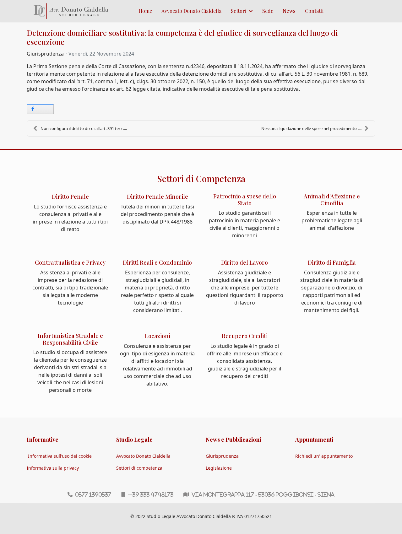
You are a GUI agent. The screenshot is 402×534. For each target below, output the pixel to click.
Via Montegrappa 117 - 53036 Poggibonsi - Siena (263, 494)
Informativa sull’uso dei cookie (60, 456)
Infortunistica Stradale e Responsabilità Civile (70, 339)
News (289, 11)
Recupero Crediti (245, 336)
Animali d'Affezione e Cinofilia (332, 199)
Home (145, 11)
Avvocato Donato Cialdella (191, 11)
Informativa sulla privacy (53, 468)
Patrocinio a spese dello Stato (244, 199)
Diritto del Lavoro (244, 262)
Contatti (314, 11)
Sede (267, 11)
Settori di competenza (139, 468)
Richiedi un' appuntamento (324, 456)
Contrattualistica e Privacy (70, 262)
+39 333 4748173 (150, 494)
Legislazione (219, 468)
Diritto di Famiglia (332, 262)
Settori (238, 11)
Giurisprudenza (45, 53)
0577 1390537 (93, 494)
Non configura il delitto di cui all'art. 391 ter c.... (84, 128)
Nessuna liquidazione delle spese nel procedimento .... (311, 128)
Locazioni (157, 336)
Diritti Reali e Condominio (157, 262)
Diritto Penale (70, 196)
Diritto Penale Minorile (157, 196)
